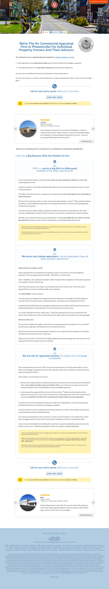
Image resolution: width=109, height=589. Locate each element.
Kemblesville (32, 547)
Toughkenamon (9, 550)
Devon (72, 545)
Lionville (74, 547)
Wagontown (54, 550)
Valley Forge (36, 550)
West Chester (86, 550)
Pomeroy (54, 548)
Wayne (60, 550)
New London (92, 547)
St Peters (90, 548)
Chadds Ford (32, 545)
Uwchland (29, 550)
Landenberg (57, 547)
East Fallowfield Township (90, 545)
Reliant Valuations (55, 11)
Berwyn (18, 545)
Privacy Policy (54, 577)
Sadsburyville (68, 548)
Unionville (23, 550)
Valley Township (45, 550)
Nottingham (18, 548)
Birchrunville (24, 545)
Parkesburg (34, 548)
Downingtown (78, 545)
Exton (6, 547)
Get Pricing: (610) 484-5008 (99, 1)
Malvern (80, 547)
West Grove (94, 550)
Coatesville (58, 545)
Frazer (11, 547)
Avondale (12, 545)
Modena (85, 547)
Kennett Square (41, 547)
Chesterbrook (50, 545)
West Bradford (67, 550)
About (64, 32)
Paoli (28, 548)
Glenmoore (17, 547)
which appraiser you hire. (65, 57)
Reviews (63, 533)
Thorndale (97, 548)
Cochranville (65, 545)
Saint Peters (76, 548)
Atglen (7, 545)
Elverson (100, 545)
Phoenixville (41, 548)
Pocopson (48, 548)
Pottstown (61, 548)
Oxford (24, 548)
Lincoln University (66, 547)
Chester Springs (41, 545)
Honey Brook (24, 547)
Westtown (101, 550)
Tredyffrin (16, 550)
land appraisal (67, 573)
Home (46, 32)
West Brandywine (77, 550)
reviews (89, 141)
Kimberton (49, 547)
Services (55, 32)
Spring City (84, 548)
